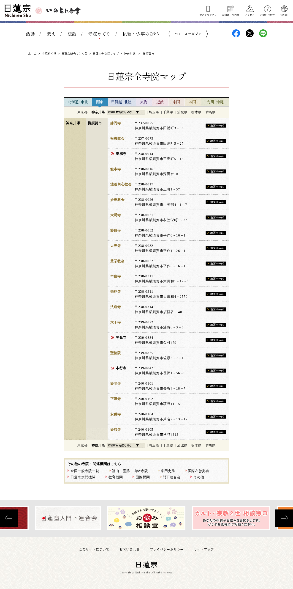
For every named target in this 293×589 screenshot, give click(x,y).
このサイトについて (94, 549)
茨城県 (182, 112)
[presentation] (9, 518)
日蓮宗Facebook (236, 33)
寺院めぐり (99, 34)
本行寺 (121, 368)
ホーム (32, 53)
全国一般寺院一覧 (85, 471)
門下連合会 (172, 477)
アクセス (250, 15)
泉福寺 (121, 154)
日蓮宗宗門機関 (83, 477)
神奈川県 (130, 53)
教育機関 (116, 477)
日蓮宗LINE (263, 33)
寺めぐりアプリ (208, 15)
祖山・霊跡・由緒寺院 (130, 471)
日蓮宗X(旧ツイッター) (250, 33)
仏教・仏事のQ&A (140, 34)
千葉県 (168, 112)
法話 (72, 34)
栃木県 (196, 112)
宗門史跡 (168, 471)
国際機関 (143, 477)
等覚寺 (121, 337)
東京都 (82, 112)
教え (51, 34)
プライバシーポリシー (167, 549)
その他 (198, 477)
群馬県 (211, 112)
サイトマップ (204, 549)
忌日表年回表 (230, 15)
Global (284, 15)
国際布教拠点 (198, 471)
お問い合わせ (267, 15)
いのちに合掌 (63, 11)
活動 (30, 34)
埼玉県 (154, 112)
